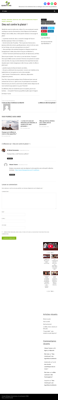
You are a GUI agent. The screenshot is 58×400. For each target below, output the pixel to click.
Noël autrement (47, 324)
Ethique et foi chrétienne (47, 21)
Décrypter (15, 19)
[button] (52, 253)
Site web (4, 225)
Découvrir (9, 19)
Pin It (45, 31)
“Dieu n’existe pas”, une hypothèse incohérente (50, 356)
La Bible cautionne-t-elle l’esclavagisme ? (50, 375)
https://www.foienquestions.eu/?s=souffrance (27, 170)
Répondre (10, 158)
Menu (5, 11)
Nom (3, 211)
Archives (4, 19)
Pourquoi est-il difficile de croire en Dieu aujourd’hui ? (9, 133)
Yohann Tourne (48, 348)
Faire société (46, 321)
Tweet (52, 28)
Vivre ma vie (9, 21)
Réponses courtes (50, 23)
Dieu (20, 19)
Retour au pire (47, 319)
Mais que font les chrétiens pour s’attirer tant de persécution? (47, 122)
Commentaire (5, 191)
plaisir (43, 23)
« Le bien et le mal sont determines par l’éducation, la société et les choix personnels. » (29, 123)
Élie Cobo (46, 354)
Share (45, 28)
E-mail (4, 218)
